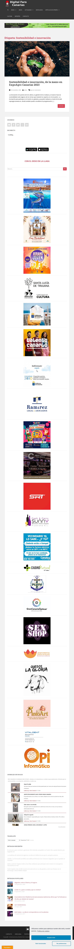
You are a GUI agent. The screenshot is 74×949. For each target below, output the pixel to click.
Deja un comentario (35, 90)
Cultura (9, 16)
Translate (32, 840)
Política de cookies (43, 931)
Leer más (61, 106)
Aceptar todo (51, 937)
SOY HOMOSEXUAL (20, 905)
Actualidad (28, 10)
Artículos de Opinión (51, 10)
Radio (13, 10)
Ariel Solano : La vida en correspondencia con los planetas (31, 912)
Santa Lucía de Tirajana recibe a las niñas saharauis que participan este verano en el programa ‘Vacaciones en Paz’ (35, 864)
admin (25, 90)
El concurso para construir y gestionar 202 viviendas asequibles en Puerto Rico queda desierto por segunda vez (36, 851)
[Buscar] (65, 168)
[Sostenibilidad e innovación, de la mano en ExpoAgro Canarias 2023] (37, 59)
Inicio (20, 10)
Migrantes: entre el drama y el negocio (26, 882)
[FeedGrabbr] (37, 827)
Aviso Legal (18, 934)
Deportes (17, 16)
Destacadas (39, 10)
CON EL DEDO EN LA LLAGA (37, 161)
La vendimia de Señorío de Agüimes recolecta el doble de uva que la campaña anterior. (32, 855)
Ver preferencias (61, 943)
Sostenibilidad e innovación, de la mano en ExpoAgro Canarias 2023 (35, 83)
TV (7, 10)
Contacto (26, 16)
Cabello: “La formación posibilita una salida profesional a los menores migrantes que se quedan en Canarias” (36, 859)
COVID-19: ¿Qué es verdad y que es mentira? (28, 890)
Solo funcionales (40, 943)
